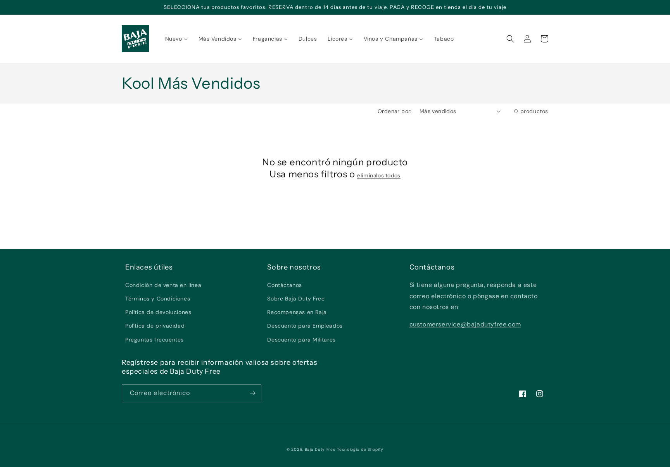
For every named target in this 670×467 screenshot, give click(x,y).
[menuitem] (176, 39)
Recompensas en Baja (296, 312)
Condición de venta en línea (163, 285)
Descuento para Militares (301, 339)
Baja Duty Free (320, 449)
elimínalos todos (379, 175)
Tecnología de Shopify (360, 449)
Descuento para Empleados (304, 325)
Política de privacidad (155, 325)
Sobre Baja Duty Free (296, 298)
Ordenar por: (395, 111)
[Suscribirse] (252, 393)
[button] (510, 38)
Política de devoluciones (158, 312)
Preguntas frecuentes (154, 339)
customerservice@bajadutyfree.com (465, 324)
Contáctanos (284, 285)
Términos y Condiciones (157, 298)
